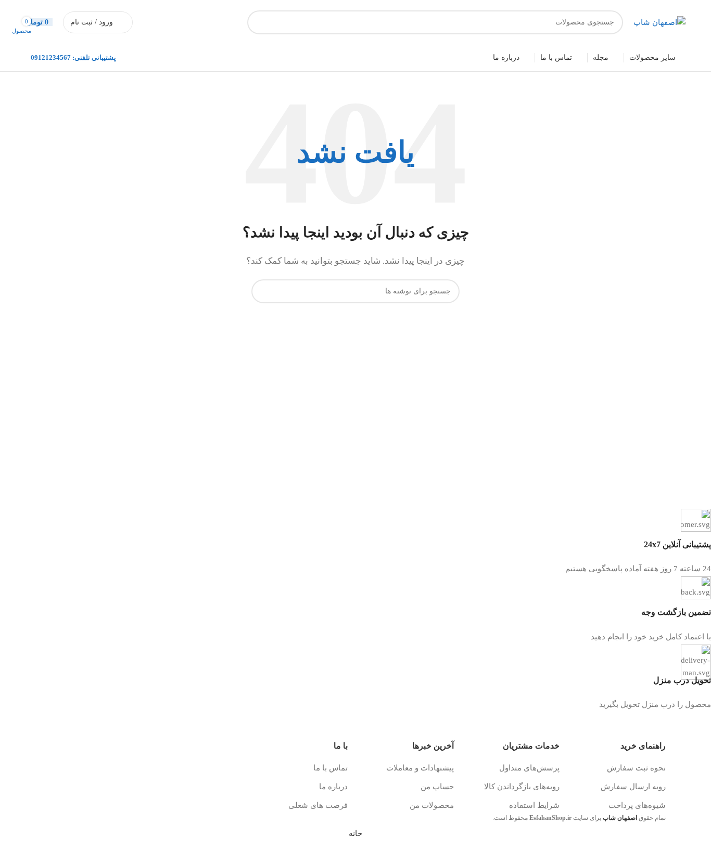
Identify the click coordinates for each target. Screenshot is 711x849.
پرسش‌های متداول (529, 768)
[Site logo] (659, 21)
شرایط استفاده (534, 805)
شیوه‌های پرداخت (637, 805)
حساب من (437, 786)
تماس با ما (330, 768)
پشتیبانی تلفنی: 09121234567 (73, 57)
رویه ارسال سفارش (633, 786)
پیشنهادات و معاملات (420, 768)
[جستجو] (259, 22)
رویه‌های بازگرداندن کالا (522, 786)
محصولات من (432, 805)
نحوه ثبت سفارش (636, 768)
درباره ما (333, 786)
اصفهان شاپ (620, 817)
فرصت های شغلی (318, 805)
